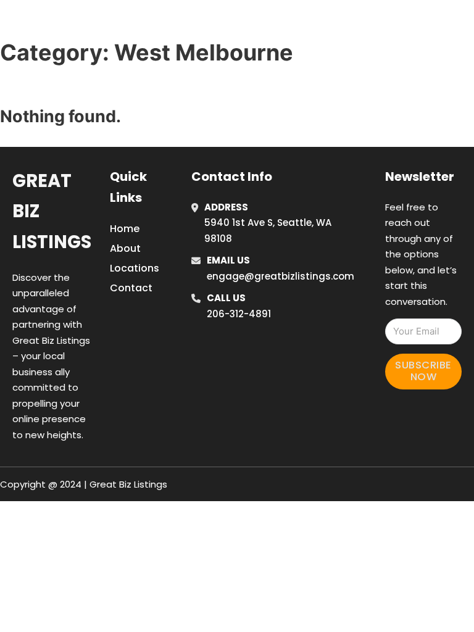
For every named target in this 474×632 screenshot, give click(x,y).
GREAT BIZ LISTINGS (96, 24)
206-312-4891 (239, 313)
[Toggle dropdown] (359, 42)
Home (331, 8)
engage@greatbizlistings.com (280, 276)
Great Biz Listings (51, 211)
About (125, 248)
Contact (131, 288)
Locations (387, 8)
